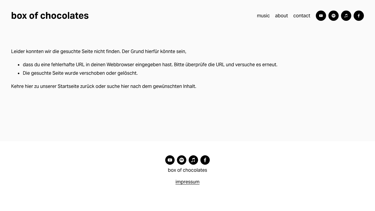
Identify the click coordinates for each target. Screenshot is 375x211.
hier (29, 86)
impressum (187, 182)
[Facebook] (359, 16)
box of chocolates (50, 15)
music (263, 16)
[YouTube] (321, 16)
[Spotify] (333, 16)
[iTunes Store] (346, 16)
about (281, 16)
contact (301, 16)
